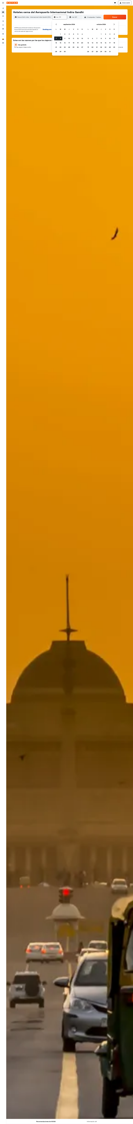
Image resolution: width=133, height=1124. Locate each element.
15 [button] (60, 43)
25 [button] (73, 47)
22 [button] (60, 47)
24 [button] (69, 47)
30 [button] (65, 51)
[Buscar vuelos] (3, 8)
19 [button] (78, 43)
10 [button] (69, 38)
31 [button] (110, 51)
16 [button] (65, 43)
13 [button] (82, 38)
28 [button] (56, 51)
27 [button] (82, 47)
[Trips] (3, 34)
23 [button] (65, 47)
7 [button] (96, 38)
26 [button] (78, 47)
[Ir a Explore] (3, 21)
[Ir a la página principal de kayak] (12, 3)
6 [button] (82, 34)
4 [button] (73, 34)
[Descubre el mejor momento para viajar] (3, 29)
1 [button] (60, 34)
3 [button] (69, 34)
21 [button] (56, 47)
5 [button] (77, 34)
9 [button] (64, 38)
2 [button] (64, 34)
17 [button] (69, 43)
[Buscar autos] (3, 16)
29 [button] (60, 51)
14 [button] (56, 43)
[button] (3, 3)
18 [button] (73, 43)
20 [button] (82, 43)
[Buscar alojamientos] (3, 12)
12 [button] (78, 38)
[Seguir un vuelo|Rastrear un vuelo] (3, 25)
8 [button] (60, 38)
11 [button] (73, 38)
